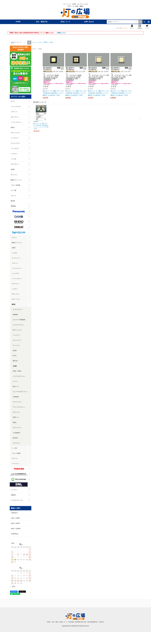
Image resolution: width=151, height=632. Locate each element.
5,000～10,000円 (16, 528)
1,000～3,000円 (15, 518)
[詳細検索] (136, 21)
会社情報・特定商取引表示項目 (77, 622)
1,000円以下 (14, 513)
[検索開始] (140, 22)
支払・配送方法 (41, 22)
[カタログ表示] (149, 22)
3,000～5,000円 (15, 523)
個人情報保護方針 (93, 622)
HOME (18, 22)
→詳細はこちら (61, 33)
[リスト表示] (144, 22)
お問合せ (101, 622)
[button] (34, 118)
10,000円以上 (15, 534)
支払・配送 (55, 622)
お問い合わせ (89, 22)
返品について (63, 622)
